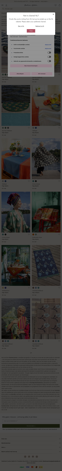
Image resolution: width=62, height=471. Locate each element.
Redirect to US (40, 26)
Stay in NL (21, 26)
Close (31, 31)
